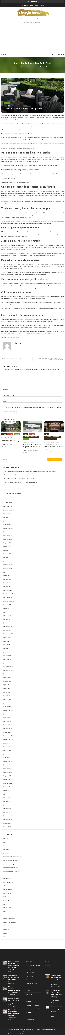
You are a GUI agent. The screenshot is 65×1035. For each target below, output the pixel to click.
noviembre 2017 (8, 728)
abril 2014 (7, 801)
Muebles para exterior (17, 103)
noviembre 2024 (9, 532)
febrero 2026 (8, 506)
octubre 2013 (7, 823)
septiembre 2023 (9, 568)
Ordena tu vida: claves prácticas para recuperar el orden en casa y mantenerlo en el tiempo (30, 471)
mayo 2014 (7, 798)
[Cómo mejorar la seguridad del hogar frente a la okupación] (5, 1011)
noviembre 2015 (8, 765)
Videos (42, 5)
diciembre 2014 (8, 779)
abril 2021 (6, 652)
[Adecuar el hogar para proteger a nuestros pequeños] (5, 999)
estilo (45, 451)
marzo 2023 (7, 586)
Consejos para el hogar (11, 867)
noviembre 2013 (8, 819)
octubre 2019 (7, 717)
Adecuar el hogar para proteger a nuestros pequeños (13, 1001)
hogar (15, 444)
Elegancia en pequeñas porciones (12, 358)
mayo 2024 (7, 554)
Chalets (36, 5)
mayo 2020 (7, 692)
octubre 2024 (8, 535)
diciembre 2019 (8, 710)
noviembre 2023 (8, 565)
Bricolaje (6, 842)
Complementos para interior (12, 864)
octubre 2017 (7, 732)
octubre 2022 (8, 597)
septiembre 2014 (9, 783)
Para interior (30, 976)
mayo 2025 (7, 514)
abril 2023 (7, 583)
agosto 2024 (7, 543)
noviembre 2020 (8, 670)
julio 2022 (7, 608)
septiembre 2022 (9, 601)
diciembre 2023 (8, 561)
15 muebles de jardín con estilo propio (23, 109)
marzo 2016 (7, 750)
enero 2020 (7, 706)
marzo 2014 (7, 805)
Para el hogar (30, 972)
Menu (5, 54)
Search (60, 54)
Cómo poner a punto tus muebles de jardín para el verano (14, 989)
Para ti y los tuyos (31, 969)
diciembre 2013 (8, 816)
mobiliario (35, 450)
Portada (28, 958)
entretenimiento (8, 882)
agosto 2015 (7, 776)
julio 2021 (6, 641)
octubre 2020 (8, 674)
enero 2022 (7, 630)
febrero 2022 (8, 626)
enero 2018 (7, 725)
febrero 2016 (7, 754)
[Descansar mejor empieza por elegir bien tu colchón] (47, 1007)
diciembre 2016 (8, 739)
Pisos (5, 933)
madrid (30, 450)
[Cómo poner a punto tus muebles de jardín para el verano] (5, 988)
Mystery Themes (27, 1033)
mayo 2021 (7, 648)
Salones (6, 937)
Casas (4, 434)
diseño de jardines (54, 449)
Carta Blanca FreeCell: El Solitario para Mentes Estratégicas (20, 482)
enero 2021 (7, 663)
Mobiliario (7, 915)
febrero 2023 (8, 590)
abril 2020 (7, 696)
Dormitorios (7, 878)
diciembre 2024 (8, 528)
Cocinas (6, 853)
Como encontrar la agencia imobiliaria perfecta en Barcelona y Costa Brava (49, 359)
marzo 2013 (7, 827)
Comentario (6, 373)
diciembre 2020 (8, 666)
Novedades (7, 926)
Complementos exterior (33, 1009)
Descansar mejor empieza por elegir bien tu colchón (19, 478)
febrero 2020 (8, 703)
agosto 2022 (7, 605)
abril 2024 (7, 557)
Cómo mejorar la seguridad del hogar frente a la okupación (14, 1012)
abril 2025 (7, 517)
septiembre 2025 (9, 510)
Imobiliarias (25, 5)
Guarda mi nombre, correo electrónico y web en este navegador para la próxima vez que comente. (33, 407)
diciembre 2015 (8, 761)
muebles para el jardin (12, 337)
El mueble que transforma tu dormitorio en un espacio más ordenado (23, 475)
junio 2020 (7, 688)
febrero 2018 (7, 721)
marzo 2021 (7, 656)
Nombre (5, 389)
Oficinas (6, 929)
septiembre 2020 (9, 677)
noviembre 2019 (8, 714)
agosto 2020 (7, 681)
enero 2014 (7, 812)
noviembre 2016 (8, 743)
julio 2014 (6, 790)
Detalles (6, 875)
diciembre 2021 (8, 634)
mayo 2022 (7, 615)
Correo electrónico (8, 395)
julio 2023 (7, 572)
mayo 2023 (7, 579)
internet (6, 897)
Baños (6, 838)
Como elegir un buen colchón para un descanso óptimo (19, 486)
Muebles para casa (9, 918)
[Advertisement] (32, 39)
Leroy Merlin (7, 908)
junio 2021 (7, 645)
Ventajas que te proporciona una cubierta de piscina (13, 978)
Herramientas (8, 889)
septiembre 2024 (9, 539)
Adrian (13, 106)
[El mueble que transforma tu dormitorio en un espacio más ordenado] (47, 992)
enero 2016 (7, 757)
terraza (4, 446)
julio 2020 (7, 685)
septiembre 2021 (9, 637)
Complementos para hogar (12, 860)
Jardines (7, 103)
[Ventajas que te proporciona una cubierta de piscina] (5, 977)
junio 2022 (7, 612)
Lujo (31, 5)
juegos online (8, 904)
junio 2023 (7, 575)
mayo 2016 (7, 747)
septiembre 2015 (9, 772)
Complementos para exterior (31, 436)
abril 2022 (7, 619)
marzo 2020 (7, 699)
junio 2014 (7, 794)
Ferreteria (7, 886)
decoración (9, 444)
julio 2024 (7, 546)
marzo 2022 (7, 623)
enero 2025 (7, 524)
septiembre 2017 (8, 736)
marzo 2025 (7, 521)
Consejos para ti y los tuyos (11, 871)
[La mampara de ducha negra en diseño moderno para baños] (5, 963)
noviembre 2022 (8, 594)
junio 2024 (7, 550)
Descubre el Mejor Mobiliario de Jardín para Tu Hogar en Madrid (32, 446)
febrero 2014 (7, 808)
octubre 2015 (7, 768)
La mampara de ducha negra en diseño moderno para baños (13, 964)
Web (4, 401)
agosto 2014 (7, 787)
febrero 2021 (7, 659)
